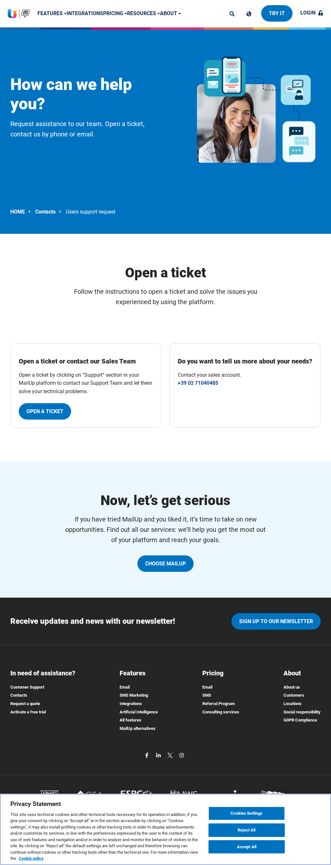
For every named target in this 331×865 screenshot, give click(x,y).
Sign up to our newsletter (276, 621)
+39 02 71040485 (198, 383)
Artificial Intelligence (139, 712)
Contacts (45, 212)
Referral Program (218, 703)
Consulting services (220, 712)
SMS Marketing (134, 695)
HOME (17, 212)
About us (291, 687)
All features (130, 720)
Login (307, 13)
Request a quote (25, 703)
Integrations (85, 13)
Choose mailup (165, 564)
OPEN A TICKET (45, 411)
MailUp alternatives (137, 728)
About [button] (169, 13)
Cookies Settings (246, 813)
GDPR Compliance (300, 720)
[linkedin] (159, 755)
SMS (206, 695)
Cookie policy (31, 858)
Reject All (246, 830)
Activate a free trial (28, 712)
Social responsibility (302, 712)
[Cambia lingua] (248, 14)
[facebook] (147, 755)
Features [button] (50, 13)
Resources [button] (142, 13)
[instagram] (181, 755)
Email (125, 687)
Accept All (246, 846)
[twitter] (170, 755)
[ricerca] (232, 14)
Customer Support (27, 687)
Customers (293, 695)
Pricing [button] (113, 13)
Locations (292, 703)
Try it (277, 13)
